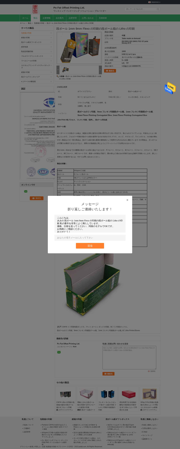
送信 (90, 245)
